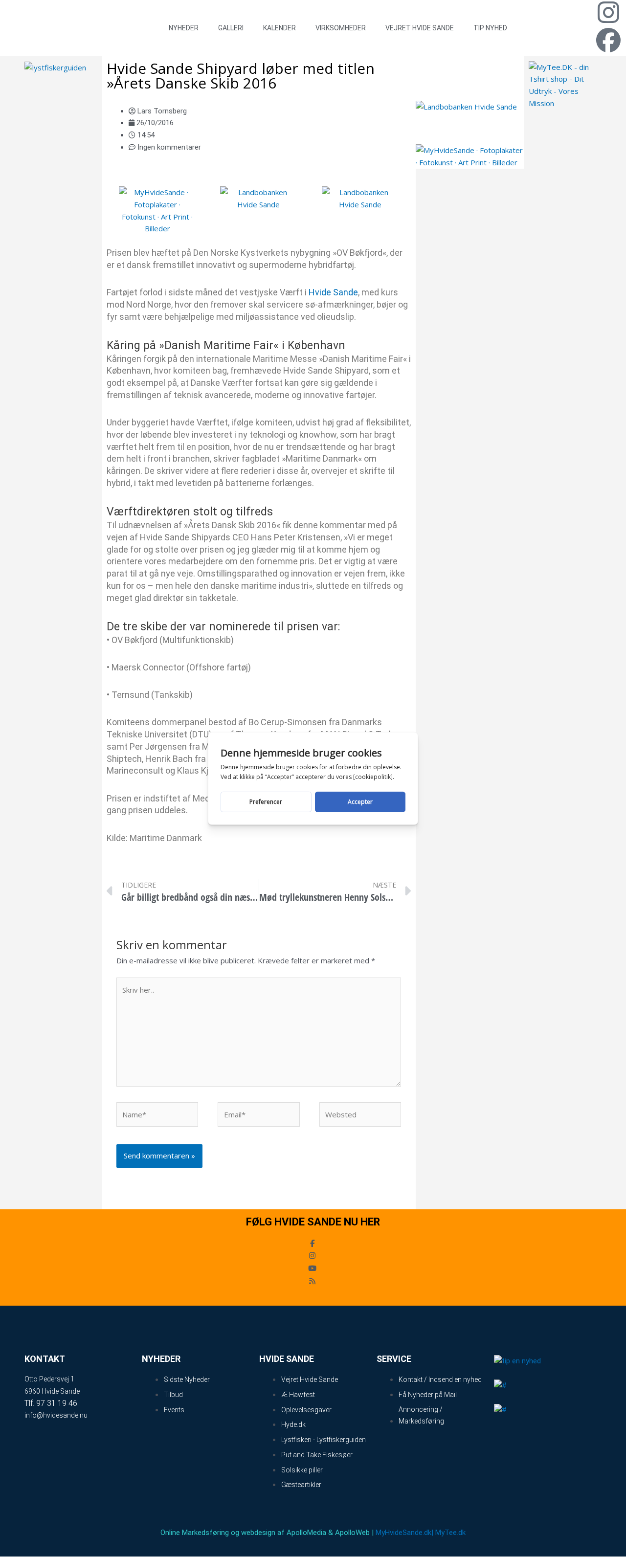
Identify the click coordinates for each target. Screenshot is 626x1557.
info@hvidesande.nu (56, 1415)
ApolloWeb (352, 1532)
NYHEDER (184, 28)
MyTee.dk (450, 1532)
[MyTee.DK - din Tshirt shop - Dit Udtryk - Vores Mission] (565, 84)
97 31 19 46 (56, 1403)
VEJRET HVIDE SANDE (419, 28)
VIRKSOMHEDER (340, 28)
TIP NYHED (490, 28)
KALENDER (279, 28)
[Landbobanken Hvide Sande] (258, 204)
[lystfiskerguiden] (55, 67)
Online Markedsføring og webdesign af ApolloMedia (243, 1532)
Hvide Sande (333, 292)
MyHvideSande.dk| (404, 1532)
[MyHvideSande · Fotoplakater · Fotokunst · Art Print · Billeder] (157, 210)
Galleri (231, 28)
